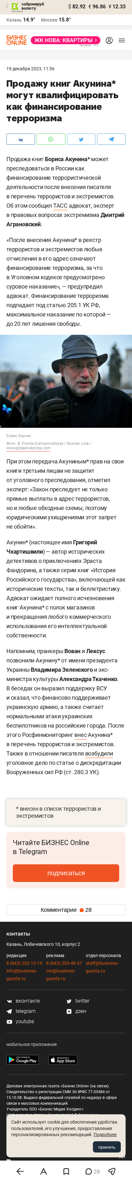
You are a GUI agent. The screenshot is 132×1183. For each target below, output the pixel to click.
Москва (49, 19)
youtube (24, 1021)
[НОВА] (64, 40)
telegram (25, 1011)
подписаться (66, 872)
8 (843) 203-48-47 (64, 963)
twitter (81, 1001)
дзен (80, 1011)
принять (106, 1147)
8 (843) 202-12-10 (24, 963)
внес (80, 734)
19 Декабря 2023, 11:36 (30, 68)
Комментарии (66, 910)
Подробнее (105, 1134)
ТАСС (60, 205)
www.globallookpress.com (28, 448)
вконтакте (27, 1001)
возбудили (99, 753)
